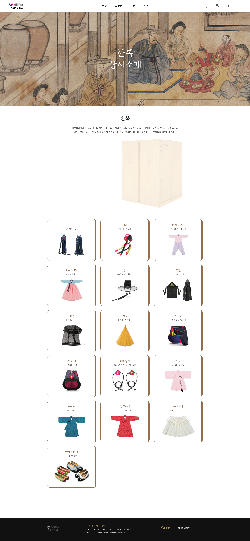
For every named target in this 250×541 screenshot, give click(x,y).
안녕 (104, 6)
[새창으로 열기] (165, 528)
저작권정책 (100, 525)
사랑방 (118, 6)
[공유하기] (205, 6)
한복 (145, 6)
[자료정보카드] (218, 6)
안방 (132, 6)
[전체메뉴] (239, 6)
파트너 (90, 525)
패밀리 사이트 (184, 528)
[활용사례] (212, 6)
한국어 (228, 5)
